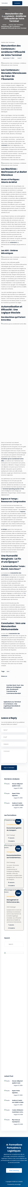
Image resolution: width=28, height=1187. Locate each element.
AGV (19, 595)
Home (4, 25)
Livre (8, 671)
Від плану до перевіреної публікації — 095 (17, 1121)
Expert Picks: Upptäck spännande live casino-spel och (17, 795)
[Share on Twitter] (12, 676)
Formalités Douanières (13, 824)
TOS (24, 593)
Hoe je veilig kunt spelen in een (17, 785)
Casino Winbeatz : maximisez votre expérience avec (18, 1111)
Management (11, 852)
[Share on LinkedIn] (15, 676)
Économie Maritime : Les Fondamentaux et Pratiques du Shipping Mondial (14, 856)
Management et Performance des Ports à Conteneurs (14, 901)
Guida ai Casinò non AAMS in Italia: (18, 804)
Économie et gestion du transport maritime (14, 829)
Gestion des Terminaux (16, 25)
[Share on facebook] (9, 676)
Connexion (17, 3)
